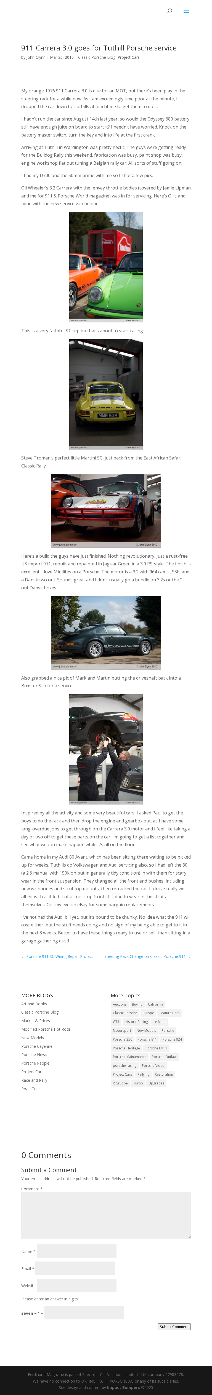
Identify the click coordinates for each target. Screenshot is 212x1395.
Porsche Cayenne (36, 1046)
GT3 (116, 1021)
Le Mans (159, 1021)
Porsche (167, 1030)
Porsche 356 (122, 1039)
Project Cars (129, 57)
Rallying (143, 1074)
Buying (137, 1004)
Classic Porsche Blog (96, 57)
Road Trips (31, 1088)
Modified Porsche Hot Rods (46, 1029)
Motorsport (122, 1030)
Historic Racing (136, 1021)
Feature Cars (169, 1013)
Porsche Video (153, 1065)
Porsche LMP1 (156, 1048)
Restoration (164, 1074)
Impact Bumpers (123, 1387)
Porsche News (34, 1054)
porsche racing (124, 1065)
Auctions (119, 1004)
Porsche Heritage (126, 1048)
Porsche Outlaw (164, 1056)
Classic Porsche (125, 1013)
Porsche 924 (172, 1039)
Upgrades (156, 1083)
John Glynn (36, 57)
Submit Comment (174, 1326)
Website (28, 1285)
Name (28, 1251)
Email (27, 1268)
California (155, 1004)
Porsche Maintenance (129, 1056)
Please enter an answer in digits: (50, 1299)
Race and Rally (34, 1080)
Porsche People (35, 1063)
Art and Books (34, 1003)
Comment (32, 1188)
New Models (32, 1037)
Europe (148, 1013)
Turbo (138, 1083)
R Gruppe (120, 1083)
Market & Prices (35, 1020)
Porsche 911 (147, 1039)
